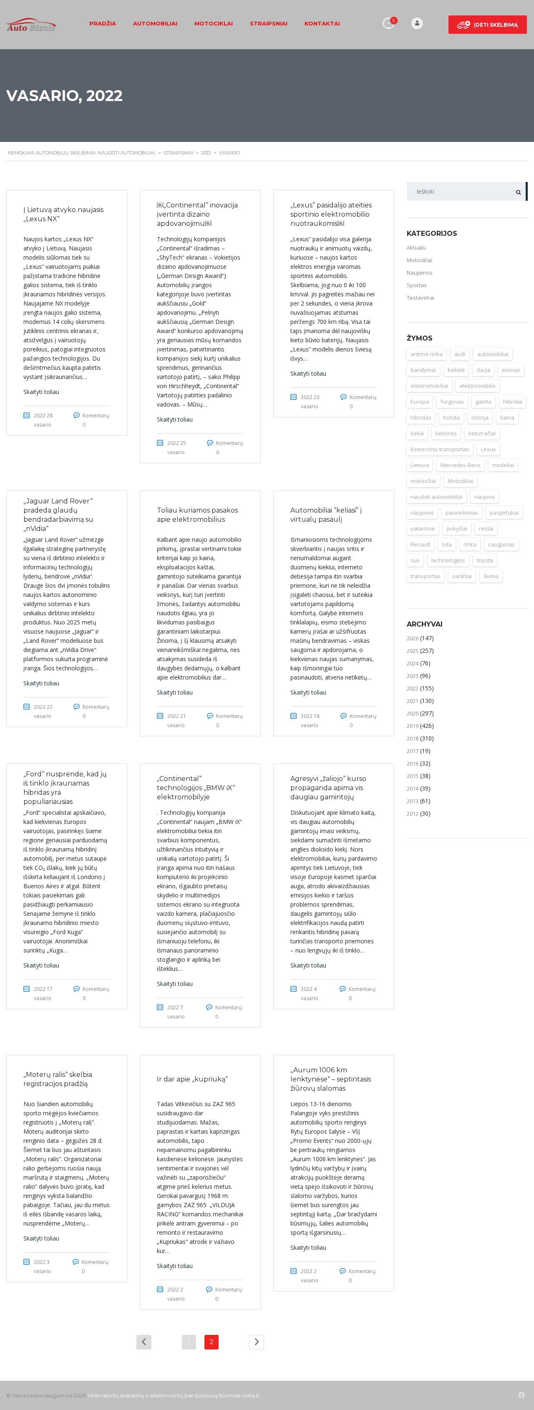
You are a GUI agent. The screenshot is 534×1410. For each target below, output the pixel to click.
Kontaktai (322, 23)
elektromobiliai (429, 385)
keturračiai (482, 433)
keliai (417, 433)
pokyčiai (456, 528)
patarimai (423, 528)
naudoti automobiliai (437, 496)
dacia (483, 370)
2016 (412, 763)
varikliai (462, 576)
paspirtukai (504, 512)
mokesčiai (423, 481)
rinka (469, 544)
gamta (483, 401)
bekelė (456, 370)
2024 (412, 663)
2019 (412, 726)
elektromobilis (478, 385)
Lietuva (420, 465)
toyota (485, 560)
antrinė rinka (427, 354)
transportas (426, 576)
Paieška (518, 191)
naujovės (422, 512)
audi (460, 354)
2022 (412, 688)
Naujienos (420, 272)
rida (447, 544)
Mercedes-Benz (461, 465)
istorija (480, 417)
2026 (412, 638)
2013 (412, 801)
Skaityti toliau (41, 392)
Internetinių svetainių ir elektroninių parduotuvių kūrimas (164, 1395)
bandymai (423, 370)
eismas (511, 370)
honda (451, 417)
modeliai (503, 465)
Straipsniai (268, 23)
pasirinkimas (462, 512)
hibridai (512, 401)
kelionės (446, 433)
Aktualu (416, 247)
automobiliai (493, 354)
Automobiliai (155, 23)
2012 (412, 813)
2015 (412, 776)
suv (415, 560)
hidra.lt (250, 1395)
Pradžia (102, 23)
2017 (412, 751)
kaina (507, 417)
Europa (420, 401)
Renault (420, 544)
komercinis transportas (440, 449)
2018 (412, 738)
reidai (486, 528)
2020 (412, 713)
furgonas (452, 401)
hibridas (421, 417)
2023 (412, 676)
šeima (491, 576)
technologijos (448, 560)
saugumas (501, 544)
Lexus (488, 449)
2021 (412, 701)
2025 (412, 650)
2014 (412, 788)
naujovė (484, 496)
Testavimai (420, 297)
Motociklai (213, 23)
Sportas (417, 285)
